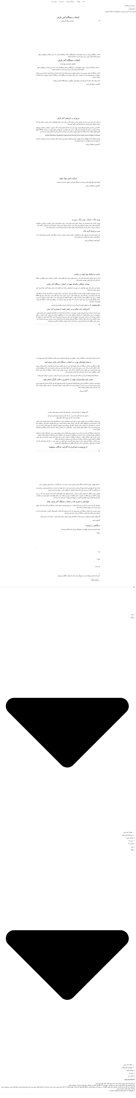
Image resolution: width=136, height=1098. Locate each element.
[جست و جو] (1, 1)
